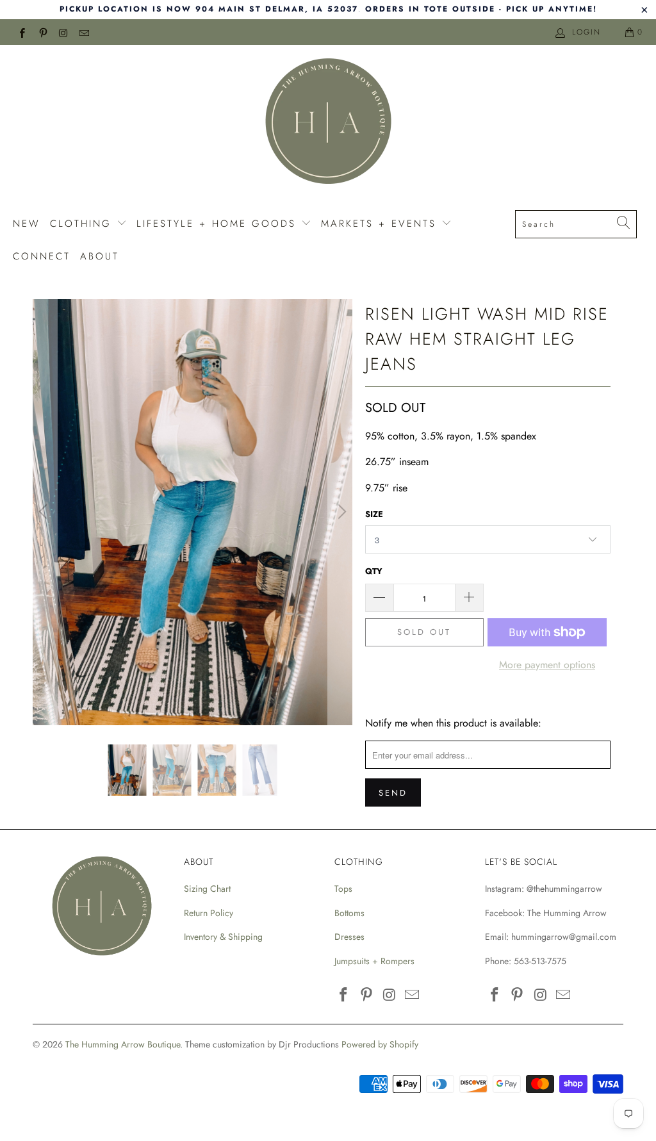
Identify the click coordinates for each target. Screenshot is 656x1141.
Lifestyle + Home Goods (218, 224)
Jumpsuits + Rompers (374, 961)
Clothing (83, 224)
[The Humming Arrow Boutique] (328, 123)
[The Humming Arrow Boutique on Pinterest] (42, 32)
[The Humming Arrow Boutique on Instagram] (63, 32)
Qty (373, 571)
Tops (343, 888)
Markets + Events (381, 224)
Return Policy (208, 913)
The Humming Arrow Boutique (122, 1044)
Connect (41, 256)
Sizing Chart (207, 888)
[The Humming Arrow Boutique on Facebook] (21, 32)
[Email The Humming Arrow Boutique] (83, 32)
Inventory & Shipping (223, 936)
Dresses (349, 936)
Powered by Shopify (379, 1044)
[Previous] (45, 512)
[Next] (340, 512)
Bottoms (349, 913)
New (26, 224)
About (99, 256)
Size (374, 514)
